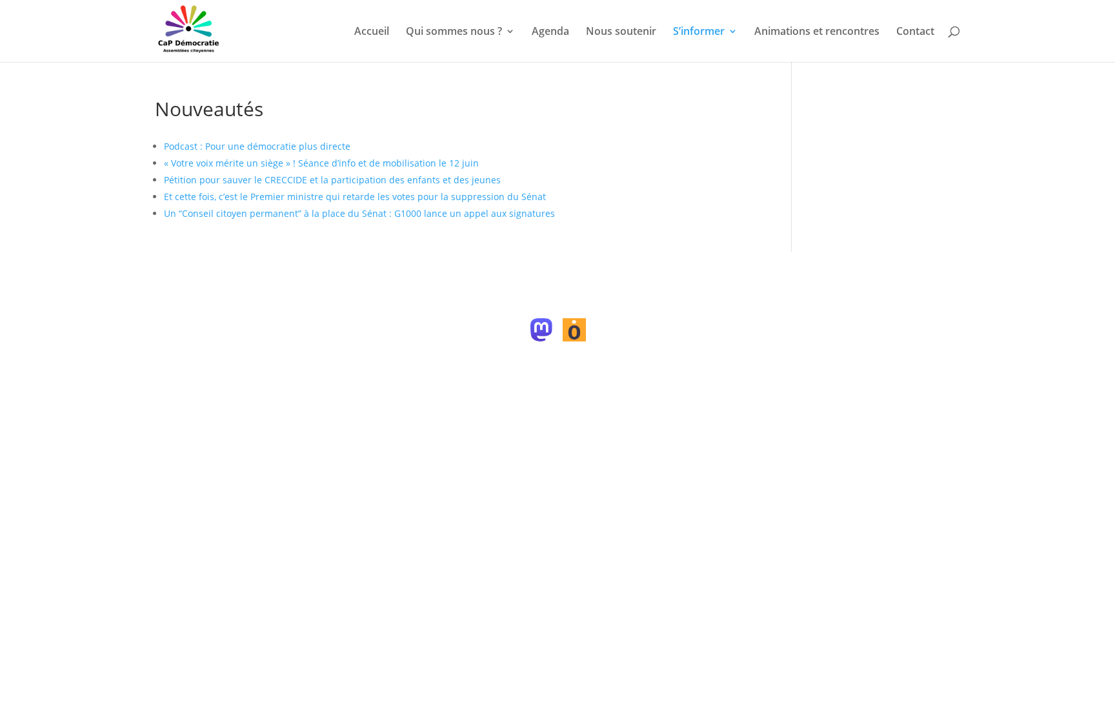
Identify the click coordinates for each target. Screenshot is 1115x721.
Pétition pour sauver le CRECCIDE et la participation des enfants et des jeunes (332, 180)
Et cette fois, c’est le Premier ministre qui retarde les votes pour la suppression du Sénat (355, 196)
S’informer (699, 32)
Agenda (550, 32)
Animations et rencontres (816, 32)
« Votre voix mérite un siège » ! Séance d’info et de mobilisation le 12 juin (321, 163)
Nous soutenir (621, 32)
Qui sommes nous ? (454, 32)
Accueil (371, 32)
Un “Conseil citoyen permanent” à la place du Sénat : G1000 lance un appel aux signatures (359, 213)
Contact (915, 32)
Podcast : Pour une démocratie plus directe (257, 146)
